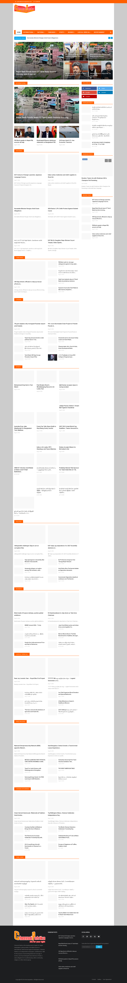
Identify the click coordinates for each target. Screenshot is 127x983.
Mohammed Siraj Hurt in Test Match (38, 38)
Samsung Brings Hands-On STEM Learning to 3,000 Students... (34, 778)
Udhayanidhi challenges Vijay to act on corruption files (26, 547)
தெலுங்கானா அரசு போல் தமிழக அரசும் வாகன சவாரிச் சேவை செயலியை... (68, 271)
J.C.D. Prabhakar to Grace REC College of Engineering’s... (66, 356)
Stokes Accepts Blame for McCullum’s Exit (67, 448)
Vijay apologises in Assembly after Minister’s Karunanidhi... (34, 560)
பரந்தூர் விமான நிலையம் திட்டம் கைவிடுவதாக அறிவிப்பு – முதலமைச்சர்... (61, 882)
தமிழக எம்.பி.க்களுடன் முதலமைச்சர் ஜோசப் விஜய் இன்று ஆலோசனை (34, 913)
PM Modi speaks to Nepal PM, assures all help (23, 141)
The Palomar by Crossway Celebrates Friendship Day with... (34, 836)
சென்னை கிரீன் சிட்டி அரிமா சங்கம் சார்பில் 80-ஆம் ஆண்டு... (33, 693)
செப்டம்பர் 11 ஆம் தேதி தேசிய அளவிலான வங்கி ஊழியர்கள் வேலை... (28, 241)
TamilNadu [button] (52, 32)
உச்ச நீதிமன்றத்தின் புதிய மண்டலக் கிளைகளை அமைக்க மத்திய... (67, 896)
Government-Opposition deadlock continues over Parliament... (68, 578)
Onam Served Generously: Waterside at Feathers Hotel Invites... (29, 814)
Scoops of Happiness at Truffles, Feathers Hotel (67, 845)
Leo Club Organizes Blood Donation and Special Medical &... (68, 693)
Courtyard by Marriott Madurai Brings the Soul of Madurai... (33, 828)
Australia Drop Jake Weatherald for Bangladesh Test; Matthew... (23, 428)
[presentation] (16, 60)
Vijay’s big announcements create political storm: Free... (34, 338)
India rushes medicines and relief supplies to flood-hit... (62, 176)
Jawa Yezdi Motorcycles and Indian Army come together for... (68, 626)
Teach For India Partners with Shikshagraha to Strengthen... (33, 769)
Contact (94, 979)
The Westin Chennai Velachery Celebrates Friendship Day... (66, 828)
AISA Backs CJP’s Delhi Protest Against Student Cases (63, 210)
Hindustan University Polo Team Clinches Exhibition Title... (67, 760)
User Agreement (107, 979)
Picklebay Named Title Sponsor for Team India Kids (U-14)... (69, 469)
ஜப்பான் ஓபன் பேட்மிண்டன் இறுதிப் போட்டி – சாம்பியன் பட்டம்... (24, 512)
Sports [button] (61, 32)
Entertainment (99, 32)
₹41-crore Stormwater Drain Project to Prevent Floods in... (62, 325)
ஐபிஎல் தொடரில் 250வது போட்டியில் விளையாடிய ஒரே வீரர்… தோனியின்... (101, 134)
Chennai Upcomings (22, 789)
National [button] (40, 32)
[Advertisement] (81, 16)
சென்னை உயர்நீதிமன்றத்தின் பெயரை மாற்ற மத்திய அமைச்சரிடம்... (34, 578)
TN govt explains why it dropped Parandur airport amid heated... (29, 325)
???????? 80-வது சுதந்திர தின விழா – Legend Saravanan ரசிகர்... (61, 679)
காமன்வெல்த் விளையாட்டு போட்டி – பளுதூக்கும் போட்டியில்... (46, 469)
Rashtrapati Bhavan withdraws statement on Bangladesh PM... (46, 141)
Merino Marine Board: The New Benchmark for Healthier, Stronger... (68, 634)
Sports (18, 367)
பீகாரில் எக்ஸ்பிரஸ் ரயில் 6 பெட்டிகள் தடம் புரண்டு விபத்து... (102, 108)
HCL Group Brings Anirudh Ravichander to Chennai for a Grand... (33, 846)
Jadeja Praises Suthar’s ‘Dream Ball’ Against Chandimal (69, 406)
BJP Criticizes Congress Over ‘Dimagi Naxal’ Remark (66, 560)
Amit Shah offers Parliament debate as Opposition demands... (68, 569)
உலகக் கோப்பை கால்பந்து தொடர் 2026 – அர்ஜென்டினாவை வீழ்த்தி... (46, 490)
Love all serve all (22, 654)
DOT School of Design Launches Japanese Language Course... (28, 176)
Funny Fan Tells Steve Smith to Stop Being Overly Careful (46, 427)
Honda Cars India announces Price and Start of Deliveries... (34, 643)
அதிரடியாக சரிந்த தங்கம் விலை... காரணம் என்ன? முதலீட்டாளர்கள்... (67, 643)
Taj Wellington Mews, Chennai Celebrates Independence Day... (61, 814)
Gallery (99, 979)
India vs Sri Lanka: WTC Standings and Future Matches (46, 448)
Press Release (20, 721)
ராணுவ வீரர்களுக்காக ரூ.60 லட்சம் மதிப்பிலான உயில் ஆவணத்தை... (67, 905)
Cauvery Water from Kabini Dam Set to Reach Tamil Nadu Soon (68, 913)
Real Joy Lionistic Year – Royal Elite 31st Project (29, 678)
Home (19, 32)
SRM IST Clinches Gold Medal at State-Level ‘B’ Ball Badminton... (23, 469)
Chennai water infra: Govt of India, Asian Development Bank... (67, 347)
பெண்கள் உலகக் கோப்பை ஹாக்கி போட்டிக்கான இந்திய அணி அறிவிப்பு (68, 490)
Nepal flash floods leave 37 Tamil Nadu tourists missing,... (101, 209)
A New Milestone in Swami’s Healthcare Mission (66, 702)
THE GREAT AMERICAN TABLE (66, 768)
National (19, 151)
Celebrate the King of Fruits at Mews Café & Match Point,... (68, 836)
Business (19, 589)
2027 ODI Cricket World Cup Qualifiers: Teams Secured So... (69, 427)
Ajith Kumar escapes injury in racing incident (68, 386)
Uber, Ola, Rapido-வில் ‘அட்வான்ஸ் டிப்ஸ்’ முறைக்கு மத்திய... (34, 905)
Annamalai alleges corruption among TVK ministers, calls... (33, 569)
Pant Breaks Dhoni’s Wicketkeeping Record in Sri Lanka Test (45, 387)
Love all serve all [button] (84, 32)
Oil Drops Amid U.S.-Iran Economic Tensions (66, 141)
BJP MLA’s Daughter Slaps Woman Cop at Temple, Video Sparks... (61, 241)
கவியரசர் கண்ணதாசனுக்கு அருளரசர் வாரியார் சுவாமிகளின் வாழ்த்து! (27, 882)
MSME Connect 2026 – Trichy (33, 625)
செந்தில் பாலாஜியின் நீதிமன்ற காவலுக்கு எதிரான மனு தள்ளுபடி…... (102, 126)
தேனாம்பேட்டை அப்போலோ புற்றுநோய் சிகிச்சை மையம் (67, 778)
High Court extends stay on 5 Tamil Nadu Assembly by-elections (68, 280)
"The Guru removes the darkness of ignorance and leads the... (35, 710)
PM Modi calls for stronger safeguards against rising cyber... (68, 263)
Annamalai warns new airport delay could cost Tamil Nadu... (68, 338)
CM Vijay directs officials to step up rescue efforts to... (27, 283)
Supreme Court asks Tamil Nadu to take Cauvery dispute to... (68, 288)
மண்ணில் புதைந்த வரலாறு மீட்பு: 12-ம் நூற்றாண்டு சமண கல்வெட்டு (34, 896)
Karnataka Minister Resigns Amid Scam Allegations (26, 210)
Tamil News (19, 857)
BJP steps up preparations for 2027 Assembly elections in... (62, 547)
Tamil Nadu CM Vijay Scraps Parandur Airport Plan (33, 356)
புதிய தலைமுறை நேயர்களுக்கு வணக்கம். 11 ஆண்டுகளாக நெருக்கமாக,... (99, 117)
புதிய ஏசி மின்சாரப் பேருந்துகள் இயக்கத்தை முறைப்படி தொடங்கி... (33, 347)
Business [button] (71, 32)
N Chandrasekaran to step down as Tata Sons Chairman (62, 614)
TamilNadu (19, 257)
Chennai (18, 299)
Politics (18, 521)
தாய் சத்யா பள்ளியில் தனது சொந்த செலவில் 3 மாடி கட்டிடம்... (33, 702)
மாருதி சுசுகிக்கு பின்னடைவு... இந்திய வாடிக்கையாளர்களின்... (34, 634)
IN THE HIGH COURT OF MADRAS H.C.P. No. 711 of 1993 (101, 143)
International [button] (28, 32)
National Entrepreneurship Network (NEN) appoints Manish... (27, 747)
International (21, 83)
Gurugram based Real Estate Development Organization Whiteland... (95, 179)
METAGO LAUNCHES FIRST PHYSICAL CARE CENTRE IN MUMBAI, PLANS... (35, 760)
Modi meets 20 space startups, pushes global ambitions (28, 614)
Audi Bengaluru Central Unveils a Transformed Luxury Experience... (62, 747)
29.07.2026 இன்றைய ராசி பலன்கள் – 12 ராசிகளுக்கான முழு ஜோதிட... (67, 710)
